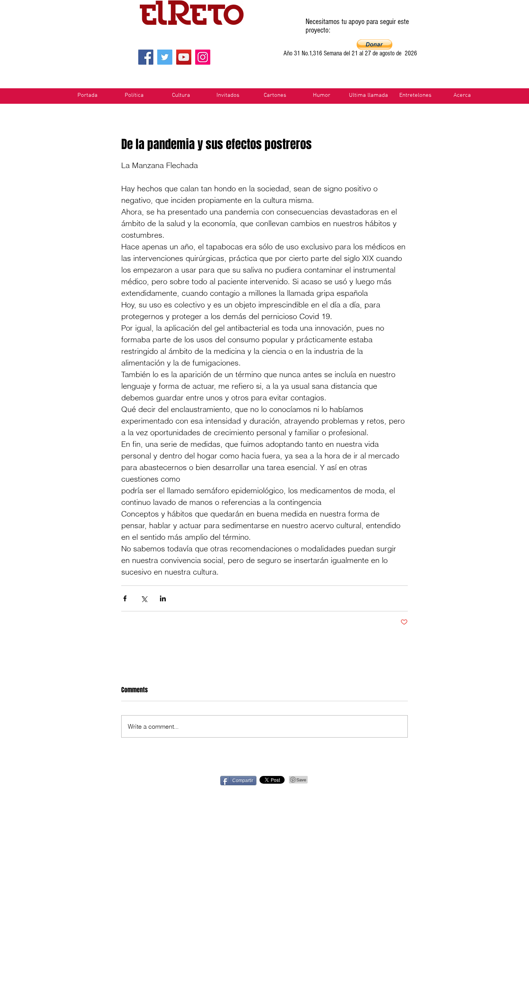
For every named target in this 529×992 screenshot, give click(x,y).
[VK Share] (434, 780)
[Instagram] (202, 57)
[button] (374, 44)
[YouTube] (183, 57)
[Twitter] (164, 57)
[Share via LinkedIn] (163, 598)
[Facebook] (145, 57)
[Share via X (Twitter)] (144, 598)
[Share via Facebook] (125, 598)
